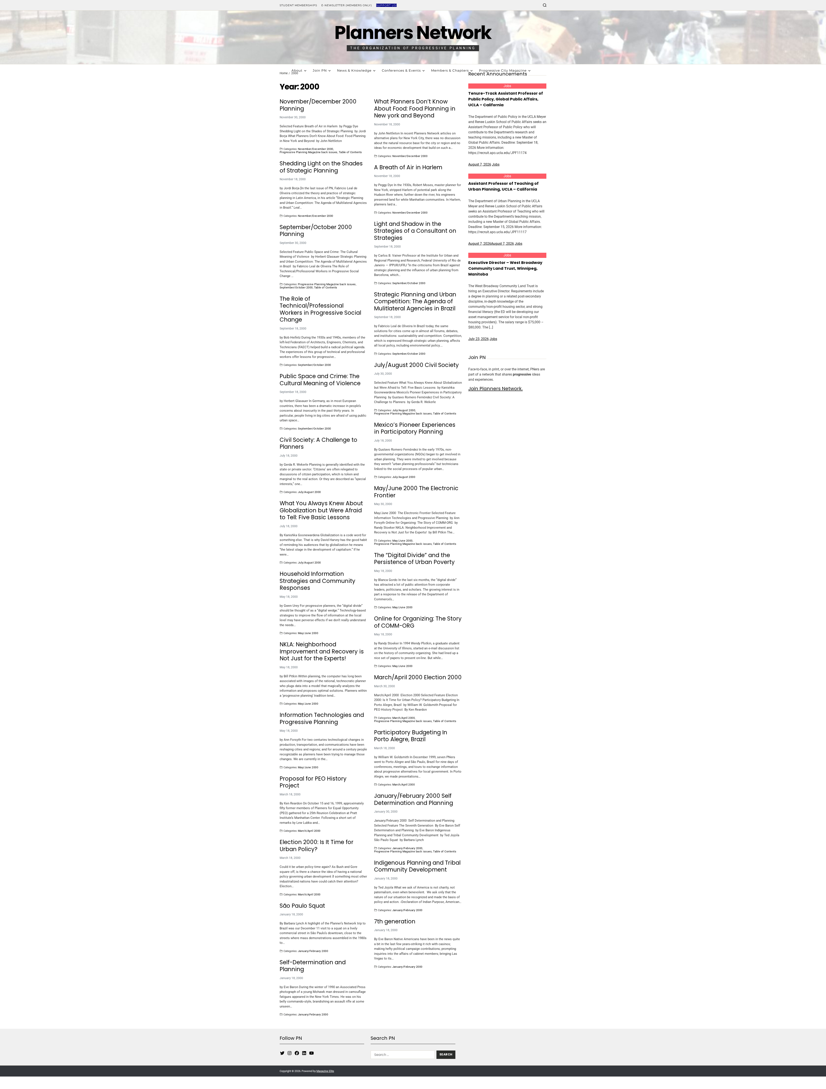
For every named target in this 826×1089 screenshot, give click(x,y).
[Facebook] (296, 1053)
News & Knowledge (354, 70)
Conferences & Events (401, 70)
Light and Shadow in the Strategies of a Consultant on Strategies (415, 231)
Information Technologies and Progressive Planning (322, 718)
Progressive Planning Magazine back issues (308, 152)
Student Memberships (298, 5)
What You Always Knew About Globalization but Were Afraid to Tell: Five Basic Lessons (321, 510)
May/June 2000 (402, 540)
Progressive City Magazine (503, 70)
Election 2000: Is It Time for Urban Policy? (316, 846)
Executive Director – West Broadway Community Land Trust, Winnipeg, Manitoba (505, 268)
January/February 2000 (407, 848)
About (296, 70)
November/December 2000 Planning (318, 105)
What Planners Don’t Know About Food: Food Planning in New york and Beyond (414, 108)
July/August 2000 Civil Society (416, 365)
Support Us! (386, 5)
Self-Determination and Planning (313, 966)
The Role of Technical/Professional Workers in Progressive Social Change (320, 309)
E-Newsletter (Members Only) (346, 5)
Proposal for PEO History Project (313, 782)
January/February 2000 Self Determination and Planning (413, 799)
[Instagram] (289, 1053)
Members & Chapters (450, 70)
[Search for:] (402, 1055)
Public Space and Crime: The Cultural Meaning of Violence (320, 380)
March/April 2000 (403, 717)
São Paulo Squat (302, 905)
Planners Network (412, 32)
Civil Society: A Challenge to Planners (318, 443)
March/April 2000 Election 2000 (418, 677)
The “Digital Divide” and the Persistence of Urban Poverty (414, 559)
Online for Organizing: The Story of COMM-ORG (418, 622)
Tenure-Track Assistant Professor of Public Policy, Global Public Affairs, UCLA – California (505, 99)
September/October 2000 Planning (316, 231)
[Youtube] (311, 1053)
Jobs (507, 86)
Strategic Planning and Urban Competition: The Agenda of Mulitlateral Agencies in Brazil (415, 301)
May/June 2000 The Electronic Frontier (416, 492)
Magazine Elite (325, 1071)
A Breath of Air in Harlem (408, 167)
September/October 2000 (296, 287)
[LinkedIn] (304, 1053)
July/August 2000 (403, 410)
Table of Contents (350, 152)
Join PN (320, 70)
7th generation (394, 921)
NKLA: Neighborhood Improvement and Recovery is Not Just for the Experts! (322, 651)
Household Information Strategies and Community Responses (317, 580)
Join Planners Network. (495, 388)
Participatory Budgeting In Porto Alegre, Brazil (410, 736)
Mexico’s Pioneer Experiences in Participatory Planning (414, 428)
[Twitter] (282, 1053)
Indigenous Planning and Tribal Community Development (417, 866)
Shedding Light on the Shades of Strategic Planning (321, 167)
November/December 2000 (315, 148)
